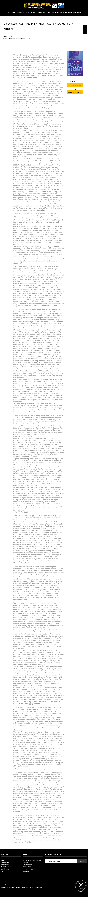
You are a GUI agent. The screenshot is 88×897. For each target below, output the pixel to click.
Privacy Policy (28, 869)
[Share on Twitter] (85, 31)
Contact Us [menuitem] (77, 12)
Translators (5, 862)
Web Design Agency (28, 887)
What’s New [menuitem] (68, 12)
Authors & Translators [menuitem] (55, 12)
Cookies (26, 871)
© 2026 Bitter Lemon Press (10, 887)
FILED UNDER (7, 36)
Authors (3, 860)
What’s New (5, 865)
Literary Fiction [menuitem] (30, 12)
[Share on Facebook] (85, 27)
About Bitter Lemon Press (32, 860)
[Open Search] (85, 4)
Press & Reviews (6, 867)
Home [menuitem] (8, 12)
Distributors (27, 862)
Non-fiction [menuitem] (41, 12)
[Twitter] (5, 884)
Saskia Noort (25, 39)
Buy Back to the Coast (75, 85)
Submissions (27, 865)
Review (18, 39)
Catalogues (5, 869)
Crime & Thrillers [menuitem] (17, 12)
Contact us (27, 867)
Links (2, 871)
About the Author (75, 92)
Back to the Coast (9, 39)
